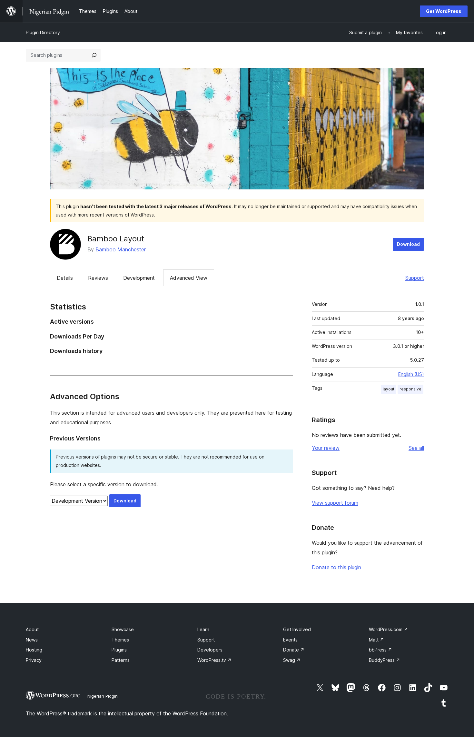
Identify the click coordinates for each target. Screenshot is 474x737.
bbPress (380, 649)
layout (388, 389)
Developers (209, 649)
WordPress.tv (214, 660)
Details (65, 278)
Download (408, 244)
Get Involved (297, 629)
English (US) (411, 374)
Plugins (119, 649)
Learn (203, 629)
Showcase (123, 629)
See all (416, 448)
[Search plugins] (94, 55)
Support (414, 278)
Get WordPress (443, 11)
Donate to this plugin (336, 567)
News (32, 639)
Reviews (98, 278)
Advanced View (188, 278)
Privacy (34, 660)
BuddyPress (384, 660)
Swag (292, 660)
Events (290, 639)
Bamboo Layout (115, 238)
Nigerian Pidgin (102, 696)
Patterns (121, 660)
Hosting (34, 649)
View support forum (335, 503)
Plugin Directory (43, 32)
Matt (376, 639)
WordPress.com (388, 629)
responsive (410, 389)
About (32, 629)
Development (139, 278)
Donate (293, 649)
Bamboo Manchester (120, 249)
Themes (120, 639)
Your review (326, 448)
